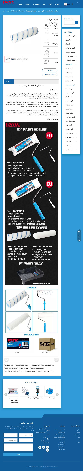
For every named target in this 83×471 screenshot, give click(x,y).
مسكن (78, 430)
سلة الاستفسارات (50, 74)
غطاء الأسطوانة (9, 365)
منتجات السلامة (69, 137)
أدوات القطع (68, 97)
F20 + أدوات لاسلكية (59, 430)
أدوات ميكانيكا (69, 72)
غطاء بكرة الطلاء (35, 365)
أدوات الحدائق (69, 129)
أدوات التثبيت (68, 76)
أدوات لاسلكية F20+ (69, 36)
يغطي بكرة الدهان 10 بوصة (12, 371)
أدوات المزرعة (69, 113)
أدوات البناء (68, 145)
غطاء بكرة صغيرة (24, 368)
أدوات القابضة (69, 68)
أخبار (79, 439)
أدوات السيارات (69, 93)
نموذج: (56, 28)
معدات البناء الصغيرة (69, 60)
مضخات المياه (69, 133)
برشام (16, 398)
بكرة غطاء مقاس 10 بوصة (37, 368)
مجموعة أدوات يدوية (70, 121)
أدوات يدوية (68, 64)
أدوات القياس (69, 101)
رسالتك (51, 70)
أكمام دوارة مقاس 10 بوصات (45, 371)
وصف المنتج (9, 81)
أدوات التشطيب (69, 105)
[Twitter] (43, 447)
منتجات (78, 432)
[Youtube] (39, 447)
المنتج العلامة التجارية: (54, 34)
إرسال (18, 454)
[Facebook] (47, 447)
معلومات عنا (77, 434)
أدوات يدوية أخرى (70, 117)
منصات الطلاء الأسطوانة (22, 365)
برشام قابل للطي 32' (25, 398)
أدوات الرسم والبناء (70, 84)
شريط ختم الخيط (38, 398)
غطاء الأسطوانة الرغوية (48, 365)
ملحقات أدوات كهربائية (69, 52)
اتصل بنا (78, 442)
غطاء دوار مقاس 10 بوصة (28, 371)
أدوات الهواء (68, 125)
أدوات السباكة (69, 109)
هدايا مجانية (68, 141)
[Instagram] (47, 450)
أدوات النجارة (68, 149)
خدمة (79, 437)
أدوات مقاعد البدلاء (70, 48)
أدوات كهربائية (69, 40)
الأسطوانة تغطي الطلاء (11, 368)
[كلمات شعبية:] (65, 4)
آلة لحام (67, 44)
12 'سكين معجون (51, 398)
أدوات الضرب (69, 80)
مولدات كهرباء (69, 56)
